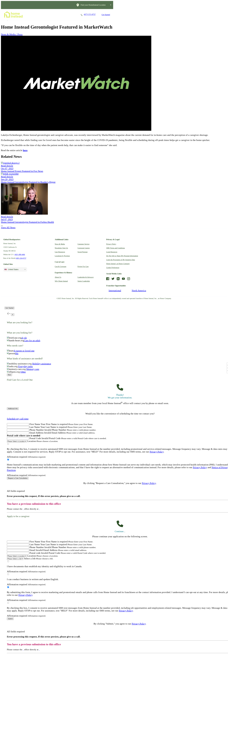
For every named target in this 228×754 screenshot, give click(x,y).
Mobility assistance (41, 363)
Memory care (32, 369)
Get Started (106, 15)
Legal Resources (111, 252)
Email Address (36, 432)
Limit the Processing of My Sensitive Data (120, 260)
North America (139, 290)
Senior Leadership (84, 281)
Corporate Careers (84, 248)
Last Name (34, 427)
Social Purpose (83, 252)
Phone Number (36, 430)
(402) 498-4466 (19, 254)
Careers (57, 15)
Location (31, 441)
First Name (34, 424)
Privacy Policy (111, 244)
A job (24, 337)
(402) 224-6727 (21, 258)
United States (13, 269)
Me (16, 353)
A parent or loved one (24, 350)
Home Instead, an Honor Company (118, 264)
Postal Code (35, 438)
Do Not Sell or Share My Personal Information (122, 256)
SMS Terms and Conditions (115, 248)
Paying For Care (83, 266)
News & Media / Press (12, 34)
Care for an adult (32, 340)
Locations (71, 15)
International (115, 290)
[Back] (8, 313)
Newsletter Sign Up (61, 248)
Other (23, 371)
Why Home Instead (61, 281)
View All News (8, 227)
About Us (58, 277)
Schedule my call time (17, 418)
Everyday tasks (25, 366)
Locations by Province (62, 256)
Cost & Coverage (60, 266)
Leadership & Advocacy (86, 277)
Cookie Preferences (112, 268)
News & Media (60, 244)
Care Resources (60, 252)
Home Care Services (40, 15)
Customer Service (83, 244)
